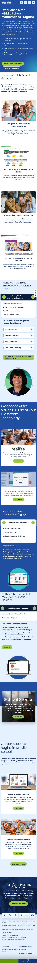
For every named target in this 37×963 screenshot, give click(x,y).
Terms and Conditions (25, 953)
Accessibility (5, 946)
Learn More (18, 461)
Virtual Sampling (27, 961)
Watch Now (18, 499)
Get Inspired (18, 716)
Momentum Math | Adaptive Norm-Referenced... (13, 939)
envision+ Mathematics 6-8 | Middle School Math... (14, 937)
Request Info (9, 961)
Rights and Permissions (25, 946)
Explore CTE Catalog (18, 864)
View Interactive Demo (12, 68)
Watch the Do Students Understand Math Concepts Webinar (18, 357)
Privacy (4, 955)
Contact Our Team (18, 904)
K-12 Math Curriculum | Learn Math (10, 935)
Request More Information (13, 64)
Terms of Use (23, 949)
